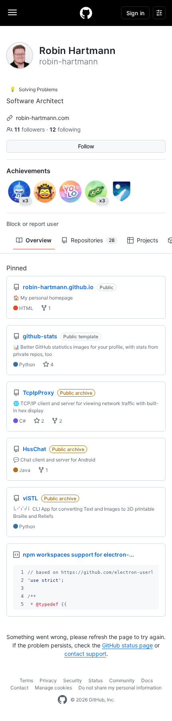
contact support (85, 653)
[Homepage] (86, 12)
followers (30, 129)
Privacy (48, 680)
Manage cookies (53, 688)
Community (122, 680)
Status (95, 680)
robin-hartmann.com (42, 117)
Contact (19, 688)
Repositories (93, 240)
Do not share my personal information (120, 688)
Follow (86, 146)
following (65, 129)
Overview (39, 240)
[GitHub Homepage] (62, 700)
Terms (26, 680)
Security (72, 680)
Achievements (28, 171)
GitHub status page (127, 645)
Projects (147, 240)
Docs (147, 680)
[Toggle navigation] (12, 12)
